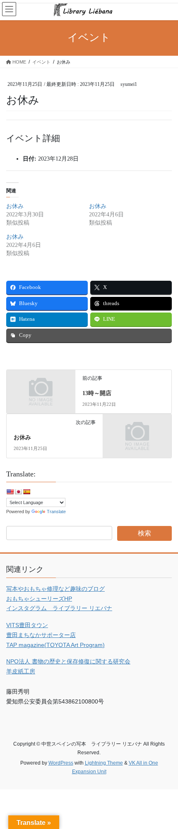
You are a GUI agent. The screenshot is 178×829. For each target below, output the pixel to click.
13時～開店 (96, 393)
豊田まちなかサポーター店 (41, 635)
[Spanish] (26, 491)
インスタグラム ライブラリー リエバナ (59, 608)
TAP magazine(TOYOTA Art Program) (55, 645)
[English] (10, 491)
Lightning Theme (104, 763)
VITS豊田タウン (27, 625)
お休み (15, 206)
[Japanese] (18, 491)
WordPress (60, 763)
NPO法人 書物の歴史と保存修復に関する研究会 (68, 661)
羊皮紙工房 (20, 671)
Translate (56, 511)
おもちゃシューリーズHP (39, 598)
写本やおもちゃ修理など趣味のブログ (55, 588)
